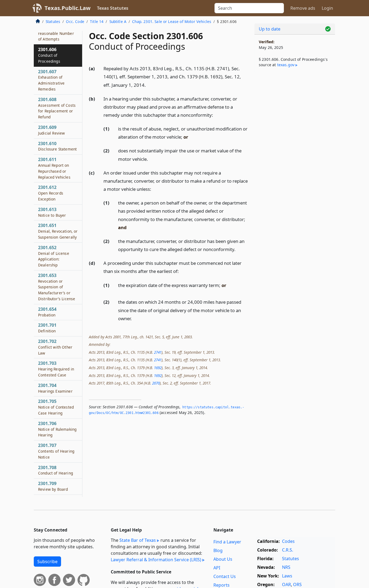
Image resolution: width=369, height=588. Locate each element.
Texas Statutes (112, 8)
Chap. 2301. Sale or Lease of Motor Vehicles (171, 21)
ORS (297, 584)
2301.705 (56, 407)
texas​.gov (285, 64)
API (216, 568)
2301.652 (53, 256)
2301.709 (53, 486)
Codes (288, 541)
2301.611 (54, 167)
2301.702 (55, 347)
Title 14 (96, 21)
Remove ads (302, 8)
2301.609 (51, 130)
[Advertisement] (294, 161)
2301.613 (52, 212)
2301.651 (58, 231)
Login (327, 8)
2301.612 (50, 193)
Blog (218, 550)
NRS (286, 567)
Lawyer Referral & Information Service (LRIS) (156, 560)
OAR (286, 584)
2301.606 (49, 55)
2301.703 (56, 369)
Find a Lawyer (227, 542)
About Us (222, 559)
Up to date (269, 29)
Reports (221, 585)
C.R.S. (287, 550)
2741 (158, 352)
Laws (287, 576)
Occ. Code (75, 21)
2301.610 (57, 146)
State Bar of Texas (137, 540)
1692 (158, 367)
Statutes (53, 21)
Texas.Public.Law (67, 8)
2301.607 (51, 80)
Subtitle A (118, 21)
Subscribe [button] (47, 561)
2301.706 (57, 429)
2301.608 (57, 107)
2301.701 (47, 328)
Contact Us (224, 576)
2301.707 (56, 451)
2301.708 (55, 470)
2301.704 (55, 388)
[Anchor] (149, 84)
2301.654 (47, 312)
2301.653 (56, 286)
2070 (156, 383)
